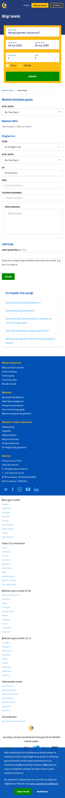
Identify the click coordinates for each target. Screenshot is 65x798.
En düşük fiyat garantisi (14, 447)
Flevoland (6, 516)
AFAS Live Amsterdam (10, 694)
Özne (4, 141)
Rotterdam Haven (9, 702)
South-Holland (7, 537)
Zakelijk (27, 65)
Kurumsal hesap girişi (13, 409)
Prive (13, 65)
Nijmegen (6, 642)
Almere (4, 547)
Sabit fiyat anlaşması (13, 401)
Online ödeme (9, 371)
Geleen (4, 603)
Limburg (5, 520)
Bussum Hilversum (9, 580)
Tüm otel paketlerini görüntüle (13, 721)
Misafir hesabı (9, 384)
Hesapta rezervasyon (13, 405)
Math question (10, 249)
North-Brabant (7, 524)
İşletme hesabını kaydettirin (16, 413)
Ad (3, 167)
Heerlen (5, 615)
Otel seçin (7, 106)
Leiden (4, 623)
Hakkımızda (8, 427)
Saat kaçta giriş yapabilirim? (20, 310)
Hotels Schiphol (8, 686)
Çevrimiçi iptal (9, 380)
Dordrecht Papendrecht (11, 595)
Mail (4, 180)
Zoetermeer (6, 671)
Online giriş (8, 375)
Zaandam (5, 675)
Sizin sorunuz (12, 206)
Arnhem (5, 556)
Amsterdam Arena (9, 690)
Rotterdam (6, 655)
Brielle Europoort (8, 576)
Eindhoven (6, 599)
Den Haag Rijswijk (9, 584)
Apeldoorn (6, 564)
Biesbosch (6, 710)
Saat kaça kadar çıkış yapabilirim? (23, 302)
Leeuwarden (7, 628)
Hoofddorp (6, 619)
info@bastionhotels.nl (16, 469)
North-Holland (7, 529)
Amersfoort (6, 551)
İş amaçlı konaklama (13, 397)
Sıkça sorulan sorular (13, 367)
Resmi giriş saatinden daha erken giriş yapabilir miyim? (30, 341)
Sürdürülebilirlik (10, 443)
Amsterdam (6, 560)
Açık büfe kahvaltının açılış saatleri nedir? (27, 331)
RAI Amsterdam (8, 698)
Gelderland (6, 508)
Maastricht (6, 632)
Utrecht (5, 533)
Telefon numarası (12, 192)
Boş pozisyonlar (10, 439)
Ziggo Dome (6, 706)
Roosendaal (6, 650)
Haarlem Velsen (8, 611)
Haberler (6, 431)
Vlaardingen (7, 667)
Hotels (26, 5)
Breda (4, 572)
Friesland (5, 504)
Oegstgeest (6, 646)
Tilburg (4, 659)
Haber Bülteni (9, 435)
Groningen (6, 512)
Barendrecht (7, 568)
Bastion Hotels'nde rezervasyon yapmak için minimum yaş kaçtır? (29, 321)
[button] (39, 5)
